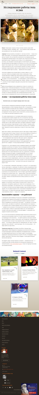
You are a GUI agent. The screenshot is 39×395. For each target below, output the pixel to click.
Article (10, 3)
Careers (3, 344)
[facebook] (1, 81)
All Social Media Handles (18, 389)
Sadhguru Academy (5, 331)
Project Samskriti (5, 342)
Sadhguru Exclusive (5, 329)
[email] (1, 87)
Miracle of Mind (5, 318)
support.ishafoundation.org (8, 369)
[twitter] (1, 83)
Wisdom (6, 3)
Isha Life (3, 338)
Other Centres (4, 371)
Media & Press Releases (6, 325)
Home (2, 3)
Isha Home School (5, 333)
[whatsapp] (1, 79)
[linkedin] (1, 85)
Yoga (3, 327)
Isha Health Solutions (5, 340)
